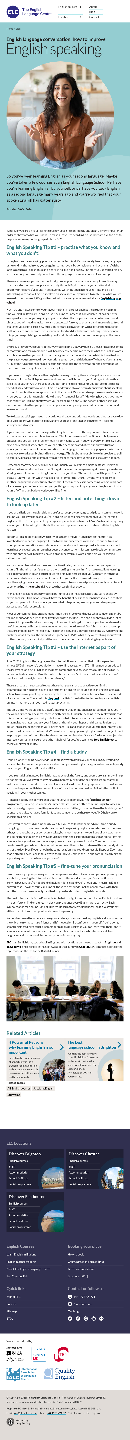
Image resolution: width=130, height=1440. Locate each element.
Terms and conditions (81, 1269)
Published (19, 209)
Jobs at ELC (13, 1296)
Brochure (73, 1276)
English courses (67, 6)
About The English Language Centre (28, 1269)
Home (9, 28)
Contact (94, 17)
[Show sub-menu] (80, 6)
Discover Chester (84, 1154)
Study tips (13, 1094)
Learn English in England (21, 1254)
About (93, 6)
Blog (92, 11)
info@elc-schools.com (25, 1413)
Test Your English (17, 1276)
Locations (64, 17)
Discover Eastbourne (27, 1196)
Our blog (73, 1311)
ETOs (9, 1318)
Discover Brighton (25, 1154)
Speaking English (43, 1088)
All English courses (18, 1088)
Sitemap (11, 1311)
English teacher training (21, 1261)
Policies (11, 1304)
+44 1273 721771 (56, 1413)
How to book (76, 1254)
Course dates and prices (82, 1261)
